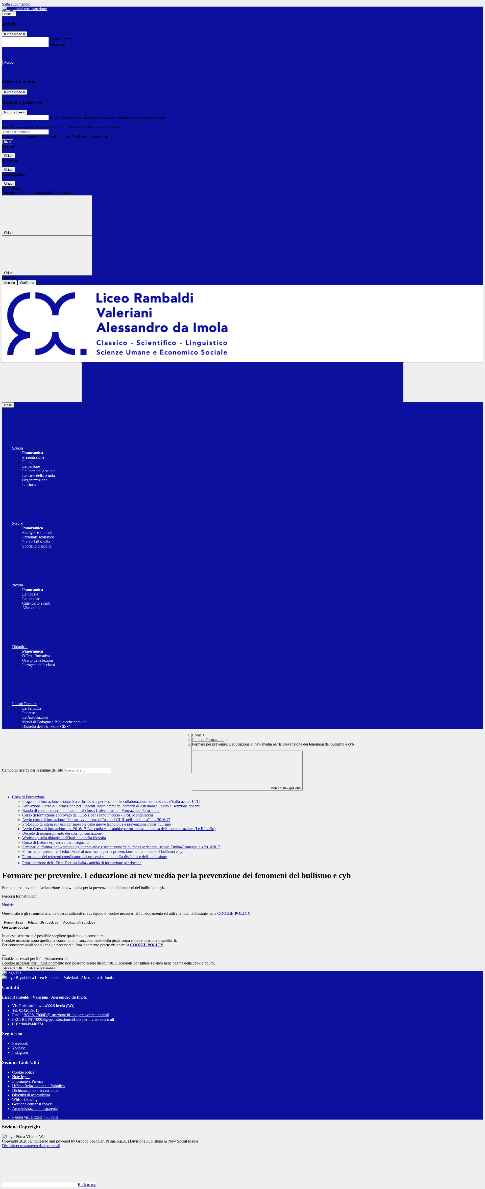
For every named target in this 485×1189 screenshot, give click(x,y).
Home (197, 735)
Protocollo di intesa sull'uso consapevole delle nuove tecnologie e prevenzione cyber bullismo (96, 824)
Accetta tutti (79, 922)
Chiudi (8, 156)
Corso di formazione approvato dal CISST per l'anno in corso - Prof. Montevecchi (87, 815)
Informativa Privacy (28, 1081)
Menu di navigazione (285, 788)
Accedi (9, 14)
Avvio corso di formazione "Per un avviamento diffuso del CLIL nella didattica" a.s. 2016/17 (96, 820)
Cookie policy (23, 1072)
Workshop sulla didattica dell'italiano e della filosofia (64, 838)
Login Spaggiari (131, 127)
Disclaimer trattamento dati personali (31, 1146)
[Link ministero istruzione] (24, 9)
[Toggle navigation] (42, 382)
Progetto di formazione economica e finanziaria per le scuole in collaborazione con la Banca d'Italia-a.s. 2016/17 (111, 801)
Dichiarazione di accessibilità (35, 1090)
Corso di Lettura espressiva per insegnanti (55, 842)
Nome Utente (60, 39)
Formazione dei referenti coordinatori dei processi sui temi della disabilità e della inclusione (94, 857)
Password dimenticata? (20, 53)
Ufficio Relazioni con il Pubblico (38, 1086)
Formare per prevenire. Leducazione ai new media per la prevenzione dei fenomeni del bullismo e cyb (103, 851)
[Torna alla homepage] (242, 323)
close (8, 405)
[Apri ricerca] (443, 382)
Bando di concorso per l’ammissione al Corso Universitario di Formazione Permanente (91, 810)
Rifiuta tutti (43, 922)
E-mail (55, 117)
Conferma (27, 283)
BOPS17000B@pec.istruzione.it (68, 1019)
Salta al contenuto (16, 4)
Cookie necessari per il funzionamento (33, 958)
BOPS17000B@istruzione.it (66, 1015)
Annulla (9, 283)
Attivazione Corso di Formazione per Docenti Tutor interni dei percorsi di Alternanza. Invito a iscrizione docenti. (111, 806)
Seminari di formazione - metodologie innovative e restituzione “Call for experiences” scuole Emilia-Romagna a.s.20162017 (121, 847)
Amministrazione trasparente (35, 1108)
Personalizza (13, 922)
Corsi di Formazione (208, 739)
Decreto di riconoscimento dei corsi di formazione (62, 833)
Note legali (21, 1077)
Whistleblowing (24, 1099)
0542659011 (29, 1010)
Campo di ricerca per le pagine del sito (32, 770)
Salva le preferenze (41, 968)
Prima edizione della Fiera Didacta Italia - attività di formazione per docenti (81, 863)
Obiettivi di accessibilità (31, 1095)
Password (57, 44)
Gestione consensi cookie (32, 1104)
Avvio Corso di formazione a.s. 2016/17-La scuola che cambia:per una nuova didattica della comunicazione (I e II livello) (118, 829)
